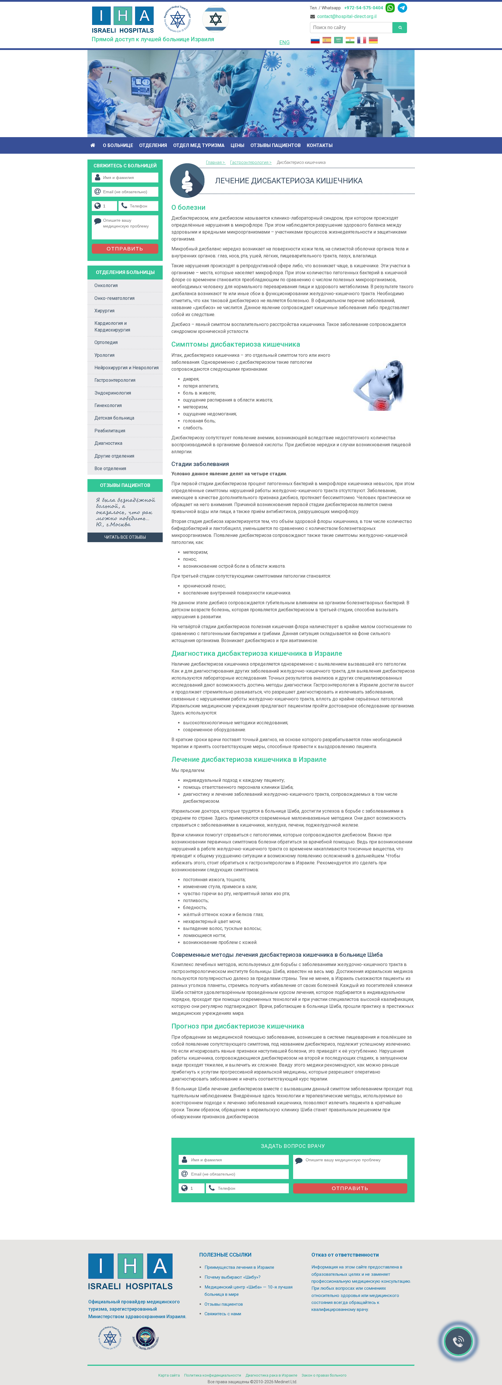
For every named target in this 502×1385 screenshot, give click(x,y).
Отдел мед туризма (199, 145)
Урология (104, 355)
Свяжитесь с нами (223, 1313)
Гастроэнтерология (114, 380)
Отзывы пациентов (275, 145)
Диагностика (108, 443)
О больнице (118, 145)
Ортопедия (106, 342)
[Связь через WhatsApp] (390, 7)
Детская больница (114, 418)
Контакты (320, 145)
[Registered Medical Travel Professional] (110, 1339)
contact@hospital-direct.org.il (346, 16)
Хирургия (104, 310)
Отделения (153, 145)
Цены (237, 145)
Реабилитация (109, 430)
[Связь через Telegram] (402, 8)
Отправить (350, 1188)
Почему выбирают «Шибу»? (233, 1277)
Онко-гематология (114, 298)
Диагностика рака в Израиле (271, 1375)
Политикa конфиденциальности (212, 1375)
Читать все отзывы (125, 537)
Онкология (106, 285)
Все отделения (110, 468)
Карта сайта (169, 1375)
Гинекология (108, 405)
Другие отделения (114, 456)
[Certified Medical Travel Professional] (145, 1339)
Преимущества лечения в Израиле (239, 1267)
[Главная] (93, 145)
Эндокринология (112, 393)
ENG (284, 42)
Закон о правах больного (324, 1375)
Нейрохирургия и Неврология (126, 367)
